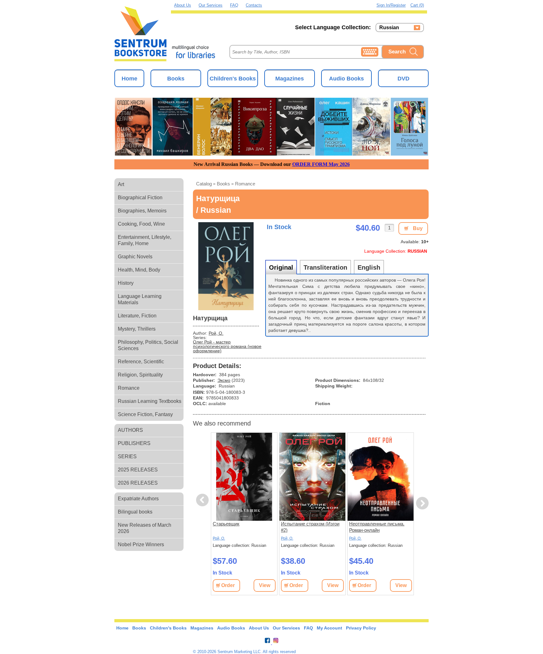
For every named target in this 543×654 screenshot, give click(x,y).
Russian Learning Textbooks (149, 401)
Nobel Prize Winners (141, 544)
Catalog (204, 183)
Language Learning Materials (140, 299)
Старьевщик (226, 523)
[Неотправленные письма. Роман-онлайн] (381, 477)
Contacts (254, 5)
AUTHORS (130, 430)
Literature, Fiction (137, 315)
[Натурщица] (226, 266)
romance (245, 183)
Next (422, 503)
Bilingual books (135, 511)
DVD (403, 78)
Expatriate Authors (138, 498)
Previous (203, 500)
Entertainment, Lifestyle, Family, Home (144, 240)
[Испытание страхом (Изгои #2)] (312, 477)
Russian (389, 27)
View (264, 585)
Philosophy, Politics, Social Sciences (148, 345)
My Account (329, 627)
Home (129, 78)
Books (175, 78)
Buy (418, 228)
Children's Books (233, 78)
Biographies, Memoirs (142, 210)
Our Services (210, 5)
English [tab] (369, 267)
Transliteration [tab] (325, 267)
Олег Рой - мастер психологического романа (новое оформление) (227, 346)
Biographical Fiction (140, 197)
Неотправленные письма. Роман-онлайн (376, 527)
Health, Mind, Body (139, 269)
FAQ (234, 5)
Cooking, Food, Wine (141, 224)
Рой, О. (216, 333)
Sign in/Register (391, 5)
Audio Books (346, 78)
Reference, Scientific (141, 361)
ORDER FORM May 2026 (321, 164)
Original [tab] (281, 267)
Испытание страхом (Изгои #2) (310, 527)
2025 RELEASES (138, 469)
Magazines (289, 78)
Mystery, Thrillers (137, 329)
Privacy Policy (361, 627)
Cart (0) (417, 5)
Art (121, 184)
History (126, 283)
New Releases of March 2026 (144, 528)
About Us (182, 5)
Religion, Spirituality (140, 374)
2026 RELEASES (138, 483)
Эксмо (223, 380)
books (223, 183)
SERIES (127, 456)
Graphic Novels (135, 256)
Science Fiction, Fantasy (145, 414)
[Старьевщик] (244, 477)
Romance (129, 388)
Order (228, 585)
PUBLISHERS (134, 443)
